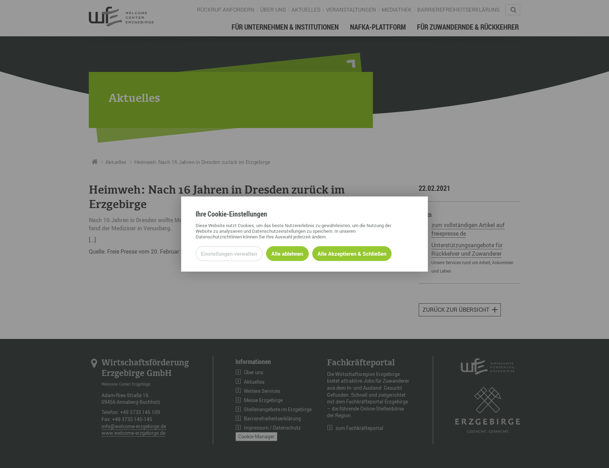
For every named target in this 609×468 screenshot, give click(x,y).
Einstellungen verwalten (229, 253)
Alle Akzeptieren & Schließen (352, 253)
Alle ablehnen (287, 253)
